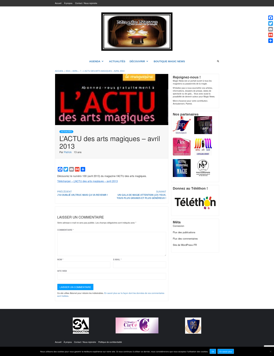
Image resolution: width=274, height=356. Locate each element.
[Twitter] (270, 23)
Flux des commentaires (185, 238)
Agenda (94, 61)
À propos (68, 3)
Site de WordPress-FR (185, 245)
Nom (60, 259)
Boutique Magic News (169, 61)
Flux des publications (184, 232)
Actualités (117, 61)
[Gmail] (270, 35)
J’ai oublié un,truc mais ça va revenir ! (82, 193)
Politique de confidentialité (110, 342)
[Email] (270, 29)
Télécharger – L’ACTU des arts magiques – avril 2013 (87, 181)
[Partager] (270, 40)
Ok (213, 351)
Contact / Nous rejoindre (86, 3)
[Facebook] (270, 18)
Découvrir (137, 61)
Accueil (58, 3)
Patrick (68, 152)
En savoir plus (225, 351)
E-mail (117, 259)
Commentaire (65, 229)
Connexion (178, 226)
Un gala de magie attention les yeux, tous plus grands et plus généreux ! (141, 194)
